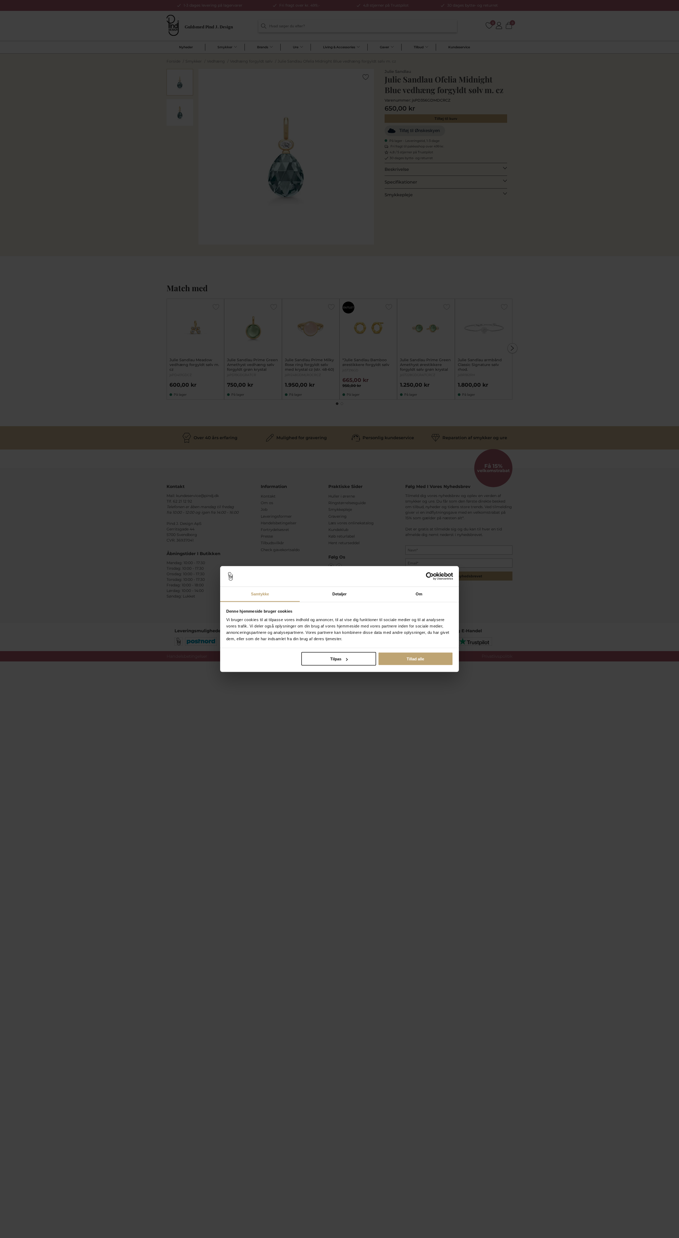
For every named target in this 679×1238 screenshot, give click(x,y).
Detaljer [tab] (339, 593)
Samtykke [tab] (260, 593)
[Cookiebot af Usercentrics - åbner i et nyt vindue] (430, 576)
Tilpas (335, 659)
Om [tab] (419, 593)
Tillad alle (415, 659)
